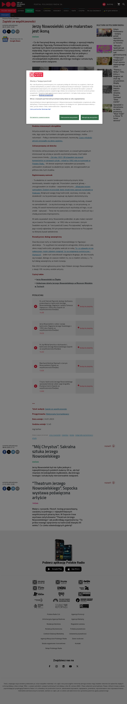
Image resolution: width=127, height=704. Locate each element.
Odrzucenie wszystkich (69, 117)
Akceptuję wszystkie (89, 117)
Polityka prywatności (46, 95)
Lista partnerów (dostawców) (40, 109)
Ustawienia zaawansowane (40, 117)
